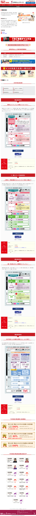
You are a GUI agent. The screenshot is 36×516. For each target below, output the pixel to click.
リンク (11, 508)
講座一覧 (3, 4)
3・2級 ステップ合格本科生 (18, 89)
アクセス (32, 4)
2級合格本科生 (6, 92)
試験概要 (3, 32)
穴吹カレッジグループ (23, 508)
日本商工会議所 (4, 33)
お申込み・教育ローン (18, 4)
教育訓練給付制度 (10, 4)
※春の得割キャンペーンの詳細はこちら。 (21, 247)
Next (34, 17)
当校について (25, 4)
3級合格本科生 (6, 88)
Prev (18, 17)
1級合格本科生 (16, 92)
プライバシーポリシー (16, 508)
